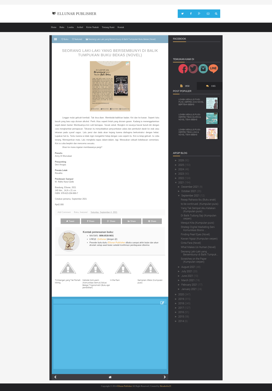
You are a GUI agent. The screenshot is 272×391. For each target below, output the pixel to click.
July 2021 (187, 271)
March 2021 (188, 280)
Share (91, 221)
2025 (181, 164)
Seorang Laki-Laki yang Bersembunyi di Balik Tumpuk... (199, 253)
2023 (181, 173)
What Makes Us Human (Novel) (198, 247)
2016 (181, 312)
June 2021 (187, 275)
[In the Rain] (124, 268)
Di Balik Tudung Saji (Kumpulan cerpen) (198, 217)
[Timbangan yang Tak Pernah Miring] (68, 268)
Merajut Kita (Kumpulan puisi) (197, 222)
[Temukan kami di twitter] (182, 13)
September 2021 (190, 195)
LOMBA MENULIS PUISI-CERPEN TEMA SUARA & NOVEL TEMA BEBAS (189, 117)
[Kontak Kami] (208, 13)
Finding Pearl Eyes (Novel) (195, 234)
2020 (181, 294)
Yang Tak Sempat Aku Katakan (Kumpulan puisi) (198, 209)
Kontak (121, 27)
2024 (181, 169)
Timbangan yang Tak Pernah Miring (67, 281)
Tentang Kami (108, 27)
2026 (181, 160)
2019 (181, 298)
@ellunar (101, 239)
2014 (181, 321)
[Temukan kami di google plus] (199, 13)
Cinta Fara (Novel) (191, 242)
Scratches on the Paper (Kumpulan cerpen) (194, 260)
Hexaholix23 (165, 386)
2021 (181, 182)
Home (53, 27)
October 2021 (189, 191)
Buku (62, 27)
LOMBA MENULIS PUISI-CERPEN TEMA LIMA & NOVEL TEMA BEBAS (189, 132)
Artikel (80, 27)
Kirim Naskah (92, 27)
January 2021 (189, 289)
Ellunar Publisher (76, 14)
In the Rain (115, 280)
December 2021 (190, 186)
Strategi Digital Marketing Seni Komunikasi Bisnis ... (198, 228)
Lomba (70, 27)
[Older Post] (164, 377)
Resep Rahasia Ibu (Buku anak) (198, 199)
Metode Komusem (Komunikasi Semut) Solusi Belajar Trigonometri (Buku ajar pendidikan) (96, 284)
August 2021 (188, 266)
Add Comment (64, 212)
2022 (181, 178)
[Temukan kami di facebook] (190, 13)
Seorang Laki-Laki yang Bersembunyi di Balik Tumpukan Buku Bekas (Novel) (110, 53)
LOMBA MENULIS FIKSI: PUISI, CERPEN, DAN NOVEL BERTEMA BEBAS (191, 102)
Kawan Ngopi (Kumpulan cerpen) (199, 238)
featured (83, 212)
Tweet (71, 221)
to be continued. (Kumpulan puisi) (199, 203)
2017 (181, 307)
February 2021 (189, 284)
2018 (181, 303)
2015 (181, 316)
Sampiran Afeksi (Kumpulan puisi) (150, 281)
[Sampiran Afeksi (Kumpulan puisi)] (151, 268)
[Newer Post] (55, 377)
